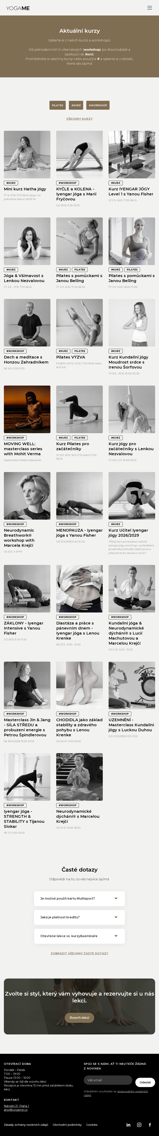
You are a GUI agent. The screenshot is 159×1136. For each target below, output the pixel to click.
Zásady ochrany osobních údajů (26, 1125)
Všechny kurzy (79, 119)
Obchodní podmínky (67, 1125)
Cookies (92, 1125)
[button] (149, 7)
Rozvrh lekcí (79, 1018)
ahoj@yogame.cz (16, 1110)
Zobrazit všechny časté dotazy (79, 953)
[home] (17, 7)
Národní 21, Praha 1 (16, 1106)
